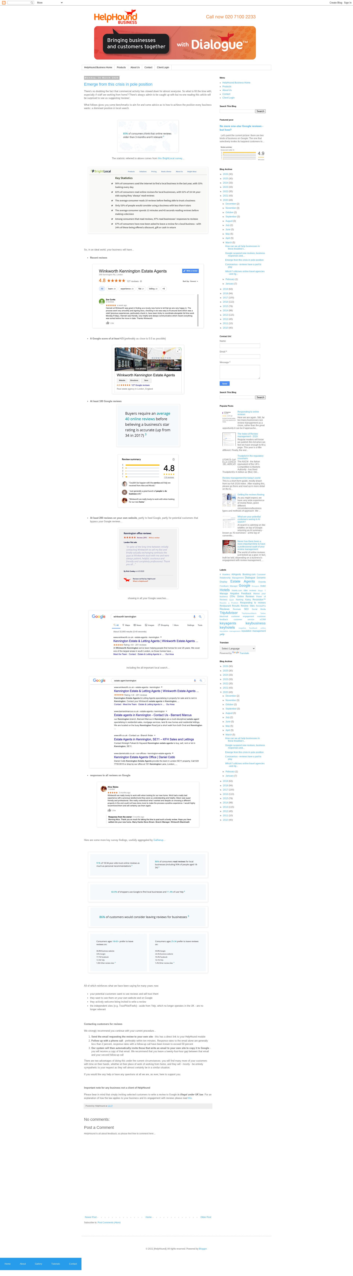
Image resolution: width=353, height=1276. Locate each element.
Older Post (206, 1217)
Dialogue (250, 577)
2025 (226, 178)
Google (244, 585)
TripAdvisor (229, 613)
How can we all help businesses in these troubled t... (242, 247)
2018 (226, 293)
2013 (226, 315)
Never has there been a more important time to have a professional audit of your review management (251, 545)
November (231, 208)
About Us (135, 67)
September (231, 216)
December (231, 203)
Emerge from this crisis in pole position (118, 84)
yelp (222, 634)
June (228, 229)
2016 (226, 302)
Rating (248, 599)
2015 (226, 306)
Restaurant (225, 606)
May (228, 234)
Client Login (163, 67)
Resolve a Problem (229, 603)
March (229, 242)
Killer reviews (250, 590)
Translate (244, 653)
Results (236, 606)
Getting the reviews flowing (251, 494)
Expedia (262, 582)
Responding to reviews (253, 602)
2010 (226, 328)
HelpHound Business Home (98, 67)
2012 (226, 319)
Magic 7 (262, 590)
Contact (148, 67)
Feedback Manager (229, 586)
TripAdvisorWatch (249, 613)
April (228, 238)
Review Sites (248, 606)
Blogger (203, 1249)
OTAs (232, 596)
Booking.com (249, 574)
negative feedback (248, 628)
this (190, 1098)
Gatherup (158, 840)
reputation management (253, 631)
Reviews (224, 608)
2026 (226, 174)
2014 (226, 310)
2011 (226, 323)
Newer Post (91, 1217)
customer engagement (242, 616)
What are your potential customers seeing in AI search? (249, 519)
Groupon (255, 586)
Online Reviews (245, 596)
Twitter (263, 613)
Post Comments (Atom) (109, 1222)
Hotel (263, 586)
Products (121, 67)
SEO (246, 609)
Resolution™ (259, 599)
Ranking (239, 599)
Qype (231, 600)
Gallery (38, 1264)
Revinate (237, 609)
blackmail (224, 616)
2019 (226, 289)
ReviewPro (261, 606)
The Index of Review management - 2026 (248, 435)
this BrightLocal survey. (170, 158)
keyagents (228, 623)
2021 (226, 195)
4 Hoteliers (225, 574)
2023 (226, 187)
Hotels (225, 590)
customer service (244, 619)
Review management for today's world (241, 478)
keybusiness (256, 623)
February (230, 279)
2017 (226, 297)
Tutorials (55, 1264)
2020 (226, 200)
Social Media (259, 609)
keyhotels (227, 627)
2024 (226, 183)
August (229, 221)
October (230, 212)
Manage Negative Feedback (235, 593)
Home (149, 1217)
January (230, 283)
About (23, 1264)
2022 (226, 191)
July (228, 225)
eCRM (263, 619)
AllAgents (236, 574)
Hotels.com (237, 590)
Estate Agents (242, 581)
